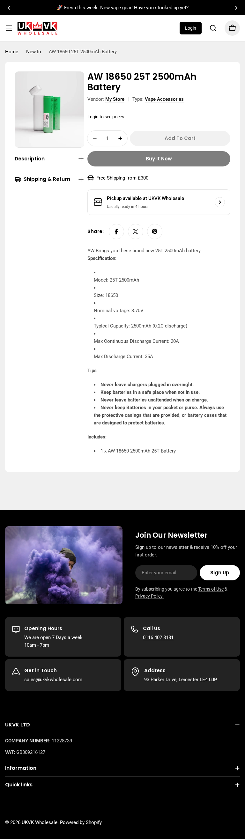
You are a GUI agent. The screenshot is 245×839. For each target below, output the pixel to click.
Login (190, 28)
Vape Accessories (164, 99)
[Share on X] (135, 231)
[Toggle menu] (9, 28)
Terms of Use (211, 589)
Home (11, 52)
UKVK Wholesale (39, 822)
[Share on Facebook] (116, 231)
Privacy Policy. (149, 596)
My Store (114, 99)
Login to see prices (105, 116)
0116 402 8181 (158, 637)
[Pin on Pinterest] (154, 231)
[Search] (213, 28)
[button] (9, 7)
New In (33, 52)
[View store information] (220, 202)
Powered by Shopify (81, 822)
